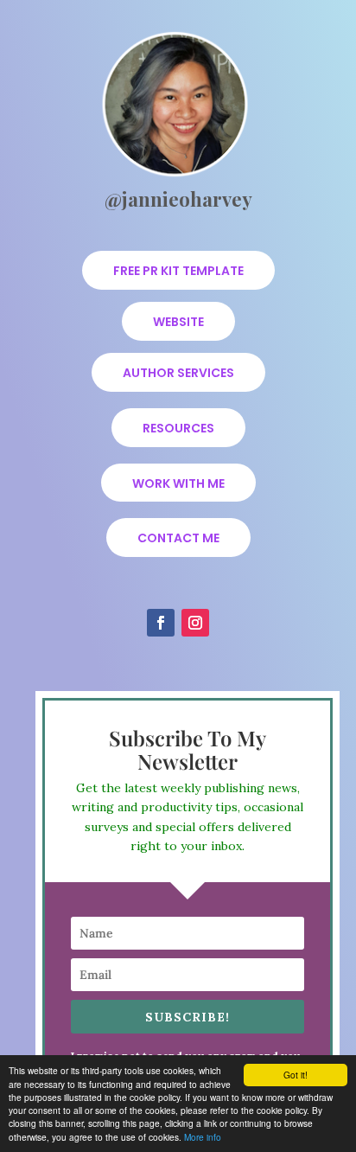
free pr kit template (178, 270)
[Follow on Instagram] (195, 623)
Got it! (295, 1074)
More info (202, 1136)
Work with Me (178, 483)
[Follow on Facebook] (161, 623)
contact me (178, 538)
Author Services (178, 372)
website (178, 321)
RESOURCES (178, 428)
